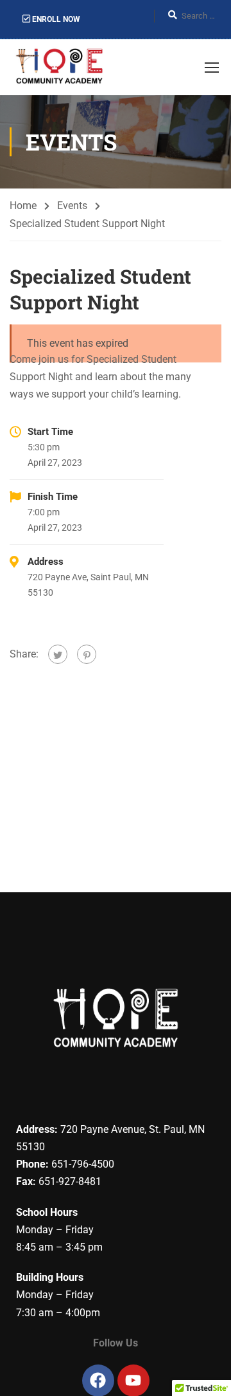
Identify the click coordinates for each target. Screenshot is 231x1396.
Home (23, 205)
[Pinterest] (86, 654)
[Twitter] (57, 654)
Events (72, 205)
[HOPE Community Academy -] (62, 67)
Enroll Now (55, 19)
